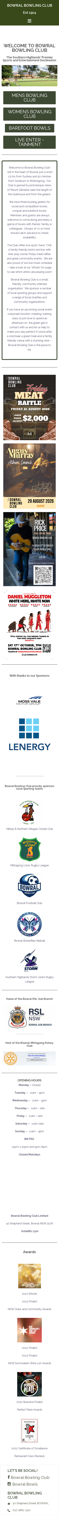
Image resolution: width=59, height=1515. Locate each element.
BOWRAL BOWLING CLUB (29, 5)
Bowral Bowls (24, 1484)
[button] (29, 97)
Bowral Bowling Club (29, 1477)
